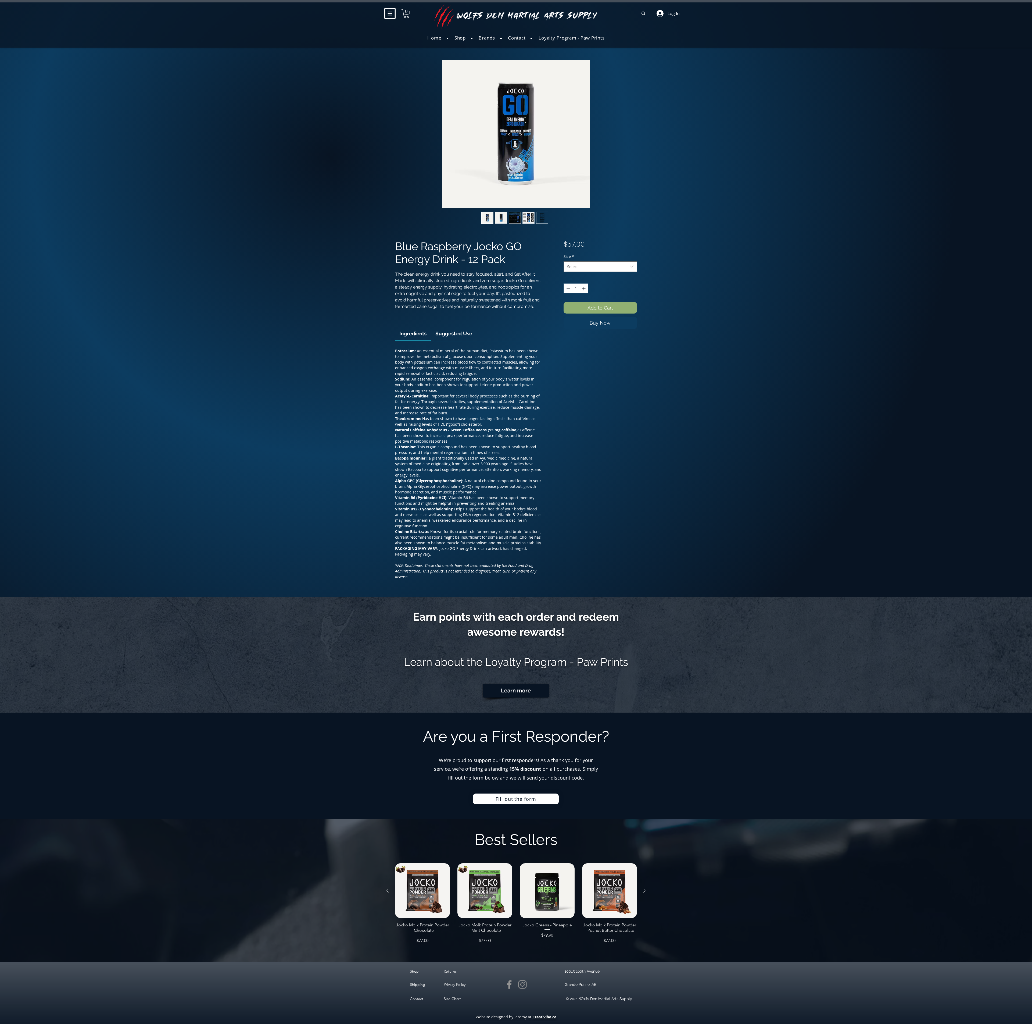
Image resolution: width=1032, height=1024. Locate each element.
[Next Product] (644, 890)
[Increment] (584, 288)
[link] (413, 333)
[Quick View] (422, 890)
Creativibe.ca (544, 1016)
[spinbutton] (576, 288)
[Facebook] (509, 984)
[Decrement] (567, 288)
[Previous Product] (387, 890)
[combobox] (600, 266)
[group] (516, 903)
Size (569, 256)
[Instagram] (522, 984)
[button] (390, 13)
